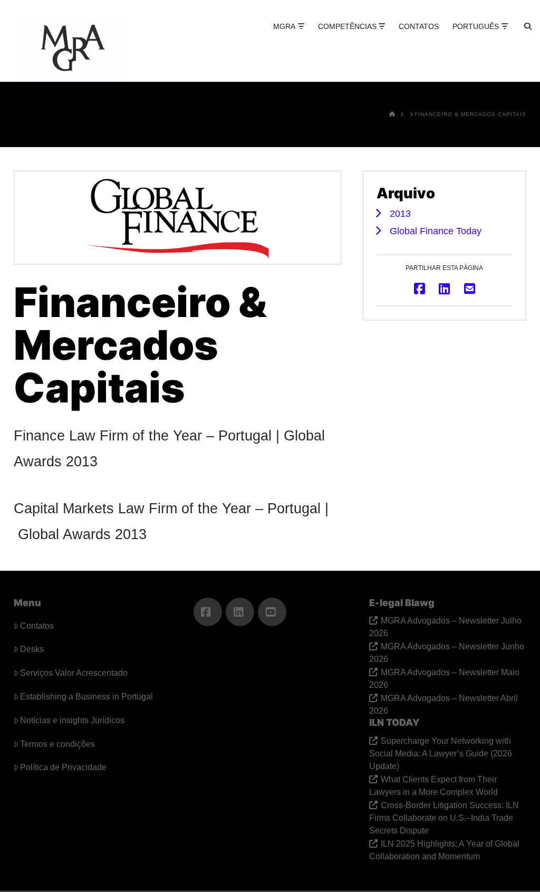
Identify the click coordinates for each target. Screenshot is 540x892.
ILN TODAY (394, 722)
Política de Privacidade (63, 767)
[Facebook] (208, 612)
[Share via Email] (469, 288)
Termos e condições (57, 744)
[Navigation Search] (518, 37)
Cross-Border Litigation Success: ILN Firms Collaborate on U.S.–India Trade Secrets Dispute (444, 818)
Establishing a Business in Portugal (86, 696)
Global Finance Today (435, 230)
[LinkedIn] (240, 612)
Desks (32, 649)
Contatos (37, 625)
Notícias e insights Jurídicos (72, 720)
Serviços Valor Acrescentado (74, 672)
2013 (400, 213)
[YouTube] (272, 612)
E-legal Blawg (402, 602)
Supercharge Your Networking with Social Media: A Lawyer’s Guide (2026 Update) (440, 753)
